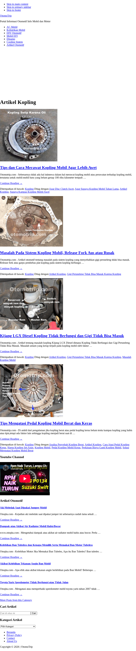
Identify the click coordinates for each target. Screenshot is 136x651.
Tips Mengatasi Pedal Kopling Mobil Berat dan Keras (46, 423)
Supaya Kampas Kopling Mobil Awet (29, 191)
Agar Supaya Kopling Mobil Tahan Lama (97, 188)
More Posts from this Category (16, 600)
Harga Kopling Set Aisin (20, 447)
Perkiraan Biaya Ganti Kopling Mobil (101, 447)
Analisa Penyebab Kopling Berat (66, 444)
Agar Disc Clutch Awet (61, 188)
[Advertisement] (68, 72)
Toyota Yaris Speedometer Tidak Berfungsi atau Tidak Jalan (34, 582)
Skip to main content (17, 4)
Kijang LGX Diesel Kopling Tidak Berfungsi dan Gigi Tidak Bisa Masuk (62, 336)
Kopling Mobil (42, 447)
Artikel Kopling (57, 274)
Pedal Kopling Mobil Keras (66, 447)
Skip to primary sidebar (19, 7)
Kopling (29, 188)
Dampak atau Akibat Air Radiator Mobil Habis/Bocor (30, 526)
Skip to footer (14, 10)
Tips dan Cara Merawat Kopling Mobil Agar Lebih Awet (48, 167)
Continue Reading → (11, 183)
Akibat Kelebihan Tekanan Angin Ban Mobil (25, 563)
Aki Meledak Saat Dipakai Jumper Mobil (23, 507)
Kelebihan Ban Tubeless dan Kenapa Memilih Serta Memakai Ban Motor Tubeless (46, 545)
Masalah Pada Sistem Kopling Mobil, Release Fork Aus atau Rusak (57, 253)
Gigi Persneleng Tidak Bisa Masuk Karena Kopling (94, 274)
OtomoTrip (6, 15)
